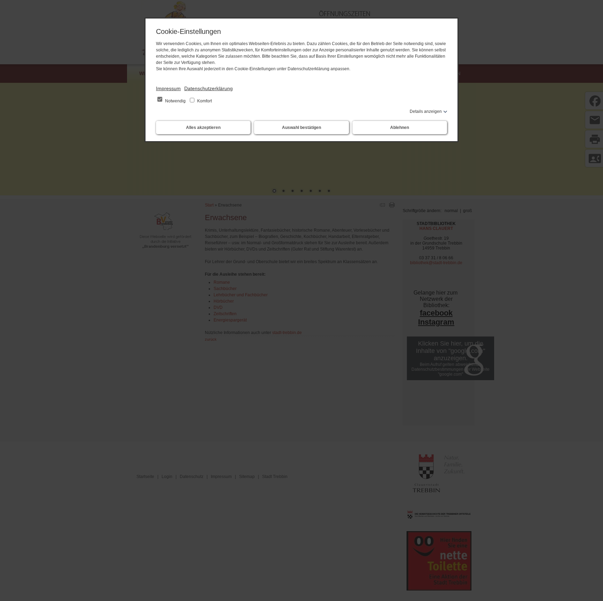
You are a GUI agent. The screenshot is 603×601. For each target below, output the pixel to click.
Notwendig (175, 101)
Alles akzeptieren (203, 127)
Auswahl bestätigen (301, 127)
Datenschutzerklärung (208, 88)
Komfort (204, 101)
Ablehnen (399, 127)
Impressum (168, 88)
